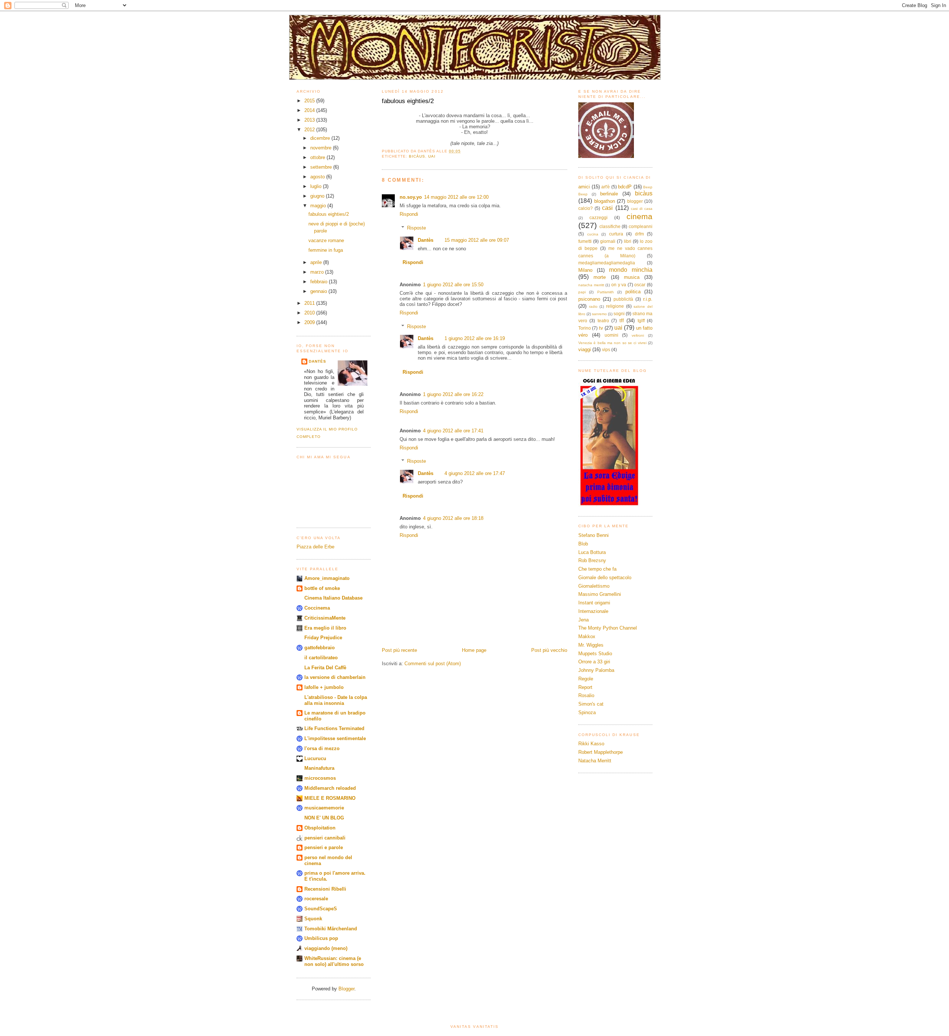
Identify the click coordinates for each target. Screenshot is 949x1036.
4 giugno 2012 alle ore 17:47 (474, 473)
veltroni (638, 335)
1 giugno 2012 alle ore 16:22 (453, 394)
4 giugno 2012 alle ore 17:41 (453, 430)
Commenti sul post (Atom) (432, 663)
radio (593, 306)
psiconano (589, 299)
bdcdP (625, 186)
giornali (607, 241)
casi (607, 208)
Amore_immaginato (327, 578)
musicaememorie (324, 808)
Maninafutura (319, 768)
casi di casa (641, 209)
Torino (584, 328)
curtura (616, 233)
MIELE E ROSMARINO (330, 798)
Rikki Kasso (591, 743)
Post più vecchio (549, 650)
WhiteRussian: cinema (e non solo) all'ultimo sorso (334, 961)
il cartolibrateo (321, 657)
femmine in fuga (325, 250)
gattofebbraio (319, 647)
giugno (318, 196)
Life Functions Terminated (334, 728)
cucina (592, 234)
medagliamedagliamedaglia (606, 262)
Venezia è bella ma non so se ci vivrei (612, 343)
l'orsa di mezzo (322, 748)
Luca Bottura (592, 552)
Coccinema (317, 608)
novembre (321, 148)
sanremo (599, 314)
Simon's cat (591, 704)
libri (627, 241)
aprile (316, 262)
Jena (583, 620)
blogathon (604, 201)
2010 (310, 313)
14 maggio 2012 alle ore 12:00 (456, 197)
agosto (318, 176)
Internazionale (593, 611)
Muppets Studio (595, 653)
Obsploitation (319, 828)
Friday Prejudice (323, 637)
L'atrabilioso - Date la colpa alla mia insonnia (335, 700)
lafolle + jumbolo (324, 687)
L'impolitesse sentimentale (335, 738)
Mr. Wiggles (591, 645)
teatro (603, 320)
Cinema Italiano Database (333, 598)
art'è (605, 186)
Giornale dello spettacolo (604, 577)
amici (584, 186)
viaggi (584, 349)
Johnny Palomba (596, 670)
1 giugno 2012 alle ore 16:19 (474, 338)
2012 (310, 129)
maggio (318, 205)
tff (621, 320)
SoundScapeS (320, 908)
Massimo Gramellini (599, 594)
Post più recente (399, 650)
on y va (618, 284)
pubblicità (623, 299)
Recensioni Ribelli (325, 889)
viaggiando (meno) (325, 948)
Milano (585, 270)
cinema (639, 216)
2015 (310, 100)
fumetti (585, 241)
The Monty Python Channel (607, 628)
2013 (310, 120)
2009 (310, 322)
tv (601, 328)
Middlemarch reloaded (330, 788)
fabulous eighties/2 (328, 214)
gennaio (319, 291)
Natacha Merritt (594, 760)
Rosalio (586, 695)
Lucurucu (315, 758)
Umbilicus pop (321, 938)
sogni (619, 313)
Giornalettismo (593, 586)
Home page (474, 650)
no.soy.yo (411, 197)
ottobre (318, 157)
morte (599, 277)
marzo (317, 272)
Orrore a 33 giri (594, 661)
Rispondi (409, 214)
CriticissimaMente (324, 618)
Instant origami (594, 603)
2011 (310, 303)
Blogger (346, 989)
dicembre (320, 138)
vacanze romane (326, 240)
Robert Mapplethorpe (600, 752)
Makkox (586, 636)
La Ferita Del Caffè (325, 667)
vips (606, 349)
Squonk (313, 918)
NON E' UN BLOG (324, 818)
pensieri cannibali (324, 838)
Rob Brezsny (592, 560)
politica (633, 291)
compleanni (640, 226)
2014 (310, 110)
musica (631, 277)
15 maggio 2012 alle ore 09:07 (476, 240)
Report (585, 687)
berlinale (609, 194)
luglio (316, 186)
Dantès (317, 361)
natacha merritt (591, 285)
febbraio (319, 281)
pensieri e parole (323, 847)
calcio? (585, 208)
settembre (321, 167)
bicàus (417, 156)
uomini (611, 335)
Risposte (416, 228)
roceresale (316, 898)
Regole (585, 679)
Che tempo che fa (597, 569)
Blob (583, 544)
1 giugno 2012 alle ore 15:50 (453, 284)
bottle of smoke (322, 588)
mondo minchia (630, 270)
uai (432, 156)
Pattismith (605, 292)
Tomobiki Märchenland (330, 928)
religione (615, 306)
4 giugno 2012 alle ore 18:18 (453, 518)
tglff (641, 320)
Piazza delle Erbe (315, 547)
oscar (639, 284)
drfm (639, 233)
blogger (635, 201)
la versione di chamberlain (335, 677)
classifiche (610, 226)
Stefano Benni (593, 535)
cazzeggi (598, 217)
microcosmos (320, 778)
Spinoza (587, 712)
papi (582, 292)
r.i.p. (647, 299)
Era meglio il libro (325, 628)
